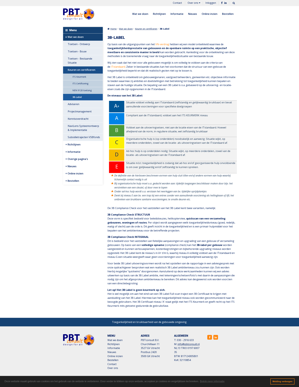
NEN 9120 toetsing (82, 90)
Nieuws (192, 14)
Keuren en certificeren (81, 70)
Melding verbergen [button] (282, 381)
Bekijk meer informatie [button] (212, 381)
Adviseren (73, 104)
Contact (177, 3)
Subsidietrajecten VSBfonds (84, 137)
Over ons (193, 3)
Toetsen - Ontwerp (79, 44)
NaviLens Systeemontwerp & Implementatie (83, 128)
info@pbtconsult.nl (189, 344)
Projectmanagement (80, 111)
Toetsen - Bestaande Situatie (80, 60)
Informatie (177, 14)
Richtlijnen (159, 14)
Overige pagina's (78, 159)
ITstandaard (118, 66)
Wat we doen (140, 14)
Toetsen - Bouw (77, 51)
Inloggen (210, 3)
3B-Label (77, 97)
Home (113, 28)
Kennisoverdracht (78, 118)
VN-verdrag (162, 44)
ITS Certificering (80, 83)
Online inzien (209, 14)
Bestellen (228, 14)
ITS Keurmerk (79, 76)
